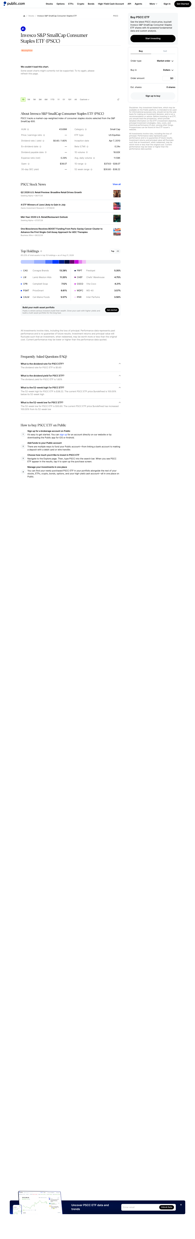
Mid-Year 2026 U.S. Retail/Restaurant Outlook (44, 217)
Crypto (80, 4)
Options (61, 4)
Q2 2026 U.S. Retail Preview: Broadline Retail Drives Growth (51, 192)
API (129, 4)
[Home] (14, 4)
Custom (83, 99)
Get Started (183, 4)
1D (23, 99)
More (152, 4)
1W (28, 99)
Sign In (167, 4)
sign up (63, 434)
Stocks (49, 4)
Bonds (91, 4)
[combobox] (165, 61)
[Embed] (118, 99)
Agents (138, 4)
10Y (69, 99)
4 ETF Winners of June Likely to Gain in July (43, 204)
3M (40, 99)
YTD (52, 99)
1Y (58, 99)
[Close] (181, 1204)
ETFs (70, 4)
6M (46, 99)
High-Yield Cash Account (111, 4)
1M (34, 99)
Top (112, 251)
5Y (64, 99)
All (75, 99)
